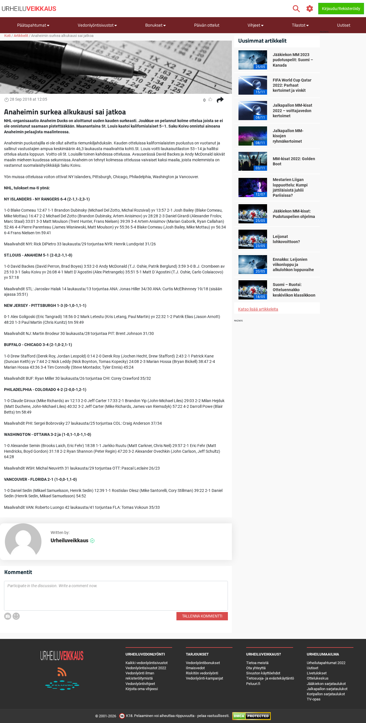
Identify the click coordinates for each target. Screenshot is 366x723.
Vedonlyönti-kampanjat (204, 678)
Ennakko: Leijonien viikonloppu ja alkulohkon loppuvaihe (293, 264)
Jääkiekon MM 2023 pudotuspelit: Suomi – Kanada (293, 59)
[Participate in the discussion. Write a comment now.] (116, 596)
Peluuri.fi (253, 684)
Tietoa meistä (257, 663)
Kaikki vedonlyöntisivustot (147, 663)
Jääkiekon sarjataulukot (326, 684)
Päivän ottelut (206, 25)
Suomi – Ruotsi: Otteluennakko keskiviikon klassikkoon (294, 289)
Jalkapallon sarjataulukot (327, 689)
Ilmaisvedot (195, 668)
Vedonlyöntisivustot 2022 (146, 668)
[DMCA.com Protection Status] (251, 716)
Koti (7, 35)
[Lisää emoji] (16, 616)
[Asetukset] (309, 8)
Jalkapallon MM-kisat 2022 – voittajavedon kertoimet (292, 110)
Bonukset (154, 25)
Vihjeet (254, 25)
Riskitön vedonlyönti (202, 673)
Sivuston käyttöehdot (263, 673)
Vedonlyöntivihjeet (140, 684)
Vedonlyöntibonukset (203, 663)
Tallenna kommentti (202, 616)
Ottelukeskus (318, 678)
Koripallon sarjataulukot (326, 694)
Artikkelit (21, 35)
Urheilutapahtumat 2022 (326, 663)
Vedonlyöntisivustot (96, 25)
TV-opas (314, 699)
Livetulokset (317, 673)
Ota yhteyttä (256, 668)
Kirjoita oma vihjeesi (142, 689)
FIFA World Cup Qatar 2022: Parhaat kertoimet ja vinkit (292, 85)
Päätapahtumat (32, 25)
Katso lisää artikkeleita (258, 309)
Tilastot (299, 25)
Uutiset (343, 25)
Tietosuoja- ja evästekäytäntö (270, 678)
